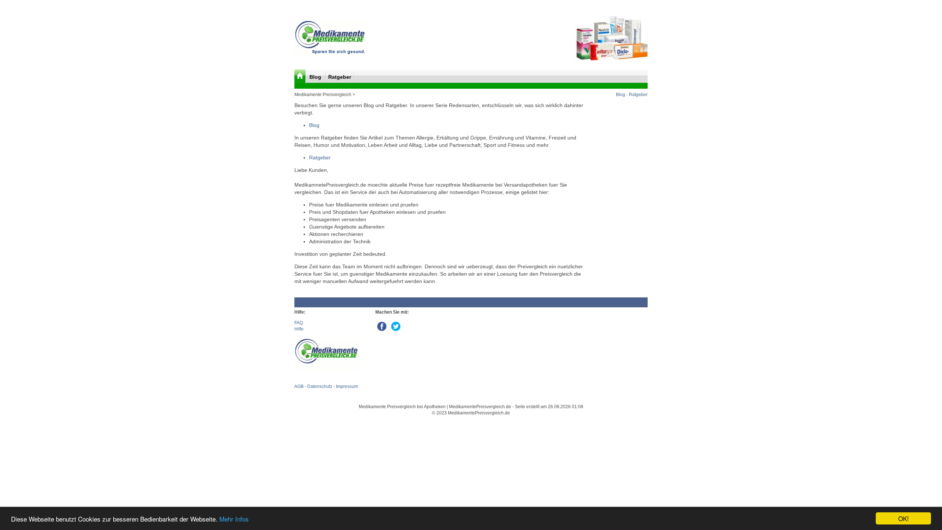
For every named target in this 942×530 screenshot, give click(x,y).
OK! (903, 518)
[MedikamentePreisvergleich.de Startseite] (300, 77)
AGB (299, 386)
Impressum (347, 386)
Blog (316, 77)
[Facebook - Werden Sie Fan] (382, 325)
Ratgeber (339, 77)
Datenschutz (319, 386)
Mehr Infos (234, 518)
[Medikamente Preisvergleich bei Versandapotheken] (331, 56)
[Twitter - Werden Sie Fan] (395, 325)
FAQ (298, 322)
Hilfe (299, 329)
